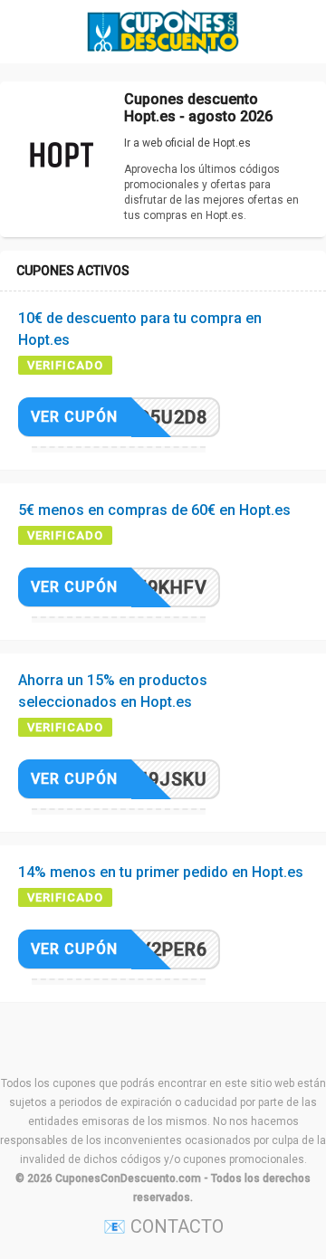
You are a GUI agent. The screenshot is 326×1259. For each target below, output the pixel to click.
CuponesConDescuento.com (128, 1178)
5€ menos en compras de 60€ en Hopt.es (154, 510)
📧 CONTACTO (163, 1226)
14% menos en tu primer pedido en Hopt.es (160, 872)
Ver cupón (74, 416)
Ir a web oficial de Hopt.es (187, 143)
